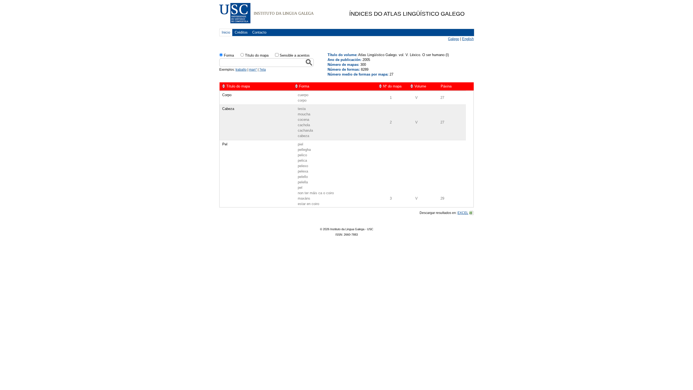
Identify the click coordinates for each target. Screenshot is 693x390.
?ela (262, 70)
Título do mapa (238, 86)
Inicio (226, 32)
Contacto (259, 32)
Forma (229, 55)
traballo (241, 70)
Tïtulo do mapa (257, 55)
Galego (453, 39)
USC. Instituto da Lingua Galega (266, 13)
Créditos (241, 32)
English (468, 39)
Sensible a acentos (295, 55)
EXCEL (462, 213)
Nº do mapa (392, 86)
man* (253, 70)
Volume (420, 86)
